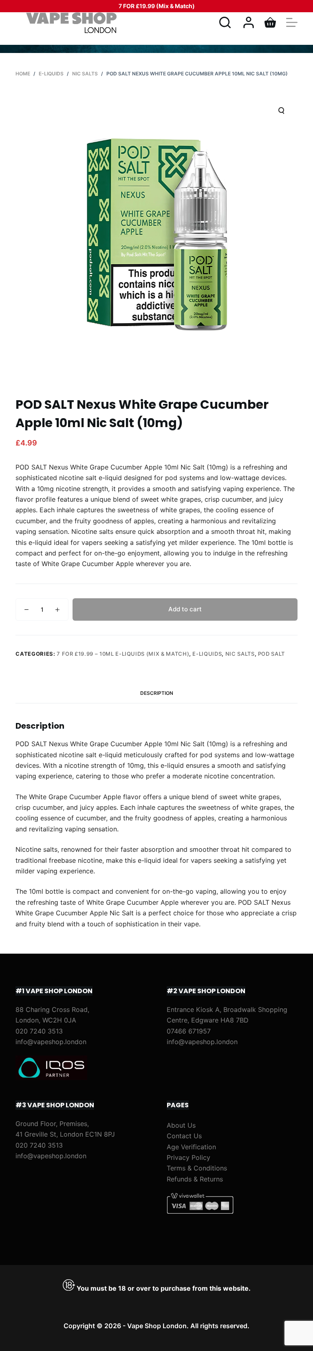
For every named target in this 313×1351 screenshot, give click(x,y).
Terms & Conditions (197, 1168)
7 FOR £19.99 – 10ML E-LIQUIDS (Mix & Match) (123, 653)
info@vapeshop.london (50, 1042)
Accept (39, 1327)
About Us (181, 1125)
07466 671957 (189, 1031)
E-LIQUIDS (207, 653)
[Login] (248, 22)
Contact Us (184, 1136)
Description (156, 693)
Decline (78, 1327)
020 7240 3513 (39, 1031)
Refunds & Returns (195, 1179)
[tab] (157, 693)
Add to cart (185, 609)
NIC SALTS (240, 653)
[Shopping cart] (270, 22)
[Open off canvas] (292, 22)
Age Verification (191, 1147)
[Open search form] (225, 22)
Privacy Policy (188, 1157)
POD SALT (271, 653)
